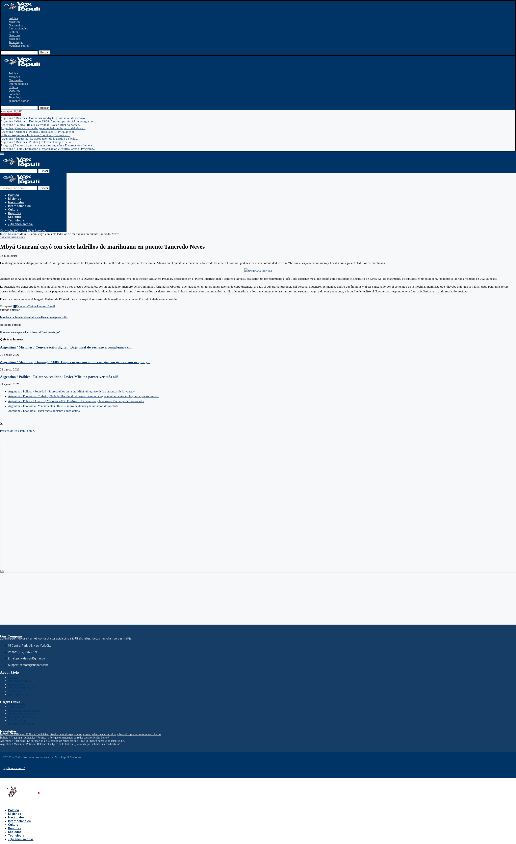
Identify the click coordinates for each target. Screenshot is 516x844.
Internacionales (18, 28)
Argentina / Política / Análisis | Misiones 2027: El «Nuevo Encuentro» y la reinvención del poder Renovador (76, 401)
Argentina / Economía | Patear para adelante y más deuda (44, 410)
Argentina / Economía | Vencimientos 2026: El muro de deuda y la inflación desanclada (63, 406)
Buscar (44, 52)
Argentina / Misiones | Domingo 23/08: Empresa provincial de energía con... (49, 121)
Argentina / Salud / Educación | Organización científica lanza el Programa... (48, 148)
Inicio (3, 234)
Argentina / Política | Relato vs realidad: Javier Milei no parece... (41, 124)
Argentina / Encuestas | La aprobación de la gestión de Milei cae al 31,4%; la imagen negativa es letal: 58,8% (62, 740)
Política (13, 18)
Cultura (13, 31)
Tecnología (16, 42)
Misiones (14, 21)
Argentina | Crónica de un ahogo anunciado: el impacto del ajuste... (43, 128)
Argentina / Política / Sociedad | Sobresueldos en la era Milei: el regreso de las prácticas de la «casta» (71, 391)
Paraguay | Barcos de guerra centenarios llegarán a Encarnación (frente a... (47, 145)
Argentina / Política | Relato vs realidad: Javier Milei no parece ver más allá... (61, 377)
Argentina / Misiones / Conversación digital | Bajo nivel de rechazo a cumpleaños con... (67, 347)
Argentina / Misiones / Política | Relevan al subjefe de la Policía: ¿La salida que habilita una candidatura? (60, 744)
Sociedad (14, 38)
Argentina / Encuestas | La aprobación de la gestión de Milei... (40, 138)
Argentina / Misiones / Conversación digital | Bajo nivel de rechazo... (44, 118)
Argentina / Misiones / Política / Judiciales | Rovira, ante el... (38, 131)
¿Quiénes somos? (20, 45)
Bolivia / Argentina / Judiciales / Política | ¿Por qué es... (35, 135)
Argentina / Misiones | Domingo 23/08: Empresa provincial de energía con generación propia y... (75, 362)
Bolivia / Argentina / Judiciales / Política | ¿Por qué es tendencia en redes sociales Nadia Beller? (54, 737)
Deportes (14, 35)
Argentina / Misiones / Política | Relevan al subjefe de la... (37, 142)
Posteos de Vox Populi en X (17, 430)
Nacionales (16, 25)
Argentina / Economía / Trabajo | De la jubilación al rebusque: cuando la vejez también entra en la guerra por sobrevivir (83, 396)
